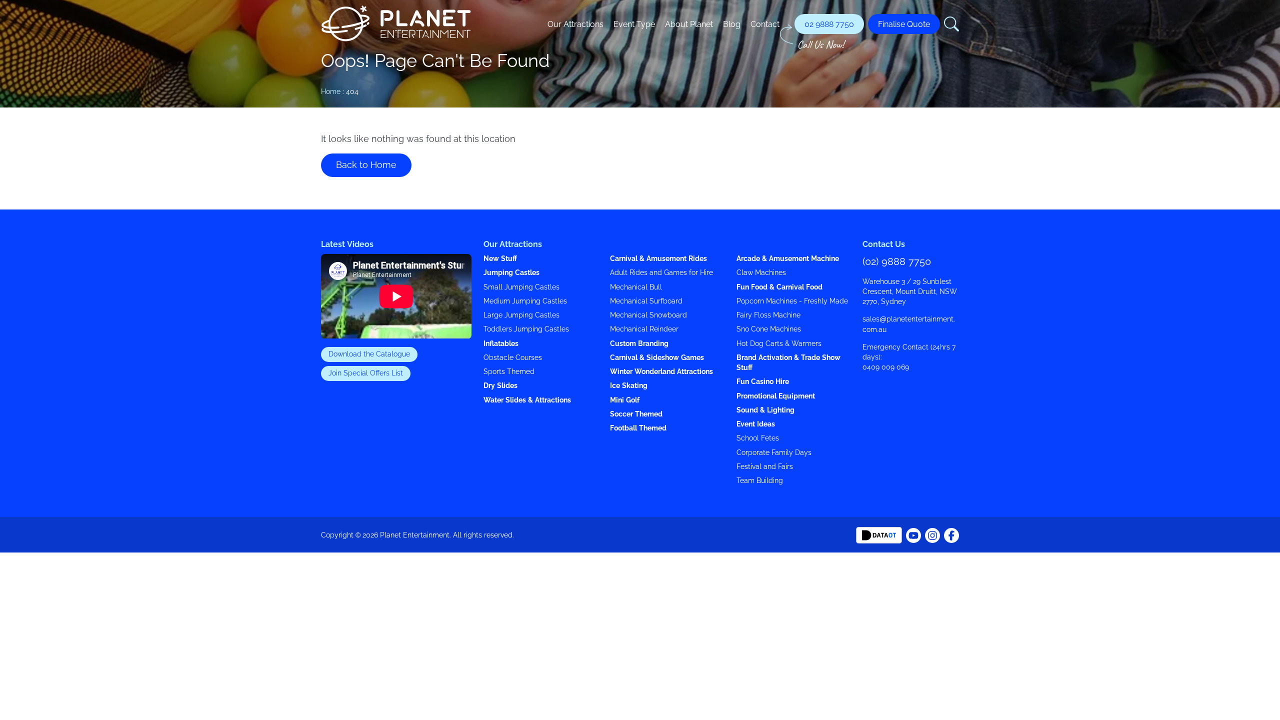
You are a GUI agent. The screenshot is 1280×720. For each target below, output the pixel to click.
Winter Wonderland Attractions (661, 372)
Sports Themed (509, 372)
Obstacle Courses (513, 358)
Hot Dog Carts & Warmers (779, 344)
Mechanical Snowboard (648, 315)
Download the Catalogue (369, 354)
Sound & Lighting (765, 410)
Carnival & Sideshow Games (657, 358)
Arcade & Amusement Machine (787, 258)
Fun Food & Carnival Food (779, 287)
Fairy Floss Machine (768, 315)
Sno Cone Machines (768, 329)
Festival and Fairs (764, 466)
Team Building (759, 480)
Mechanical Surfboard (646, 301)
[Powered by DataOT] (879, 534)
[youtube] (951, 534)
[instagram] (932, 534)
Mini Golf (625, 400)
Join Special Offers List (365, 373)
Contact (765, 24)
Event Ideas (755, 424)
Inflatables (501, 344)
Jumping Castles (512, 272)
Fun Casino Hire (762, 382)
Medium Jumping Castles (525, 301)
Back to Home (366, 165)
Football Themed (638, 428)
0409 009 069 (885, 367)
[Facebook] (913, 534)
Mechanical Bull (636, 287)
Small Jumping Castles (522, 287)
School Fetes (757, 438)
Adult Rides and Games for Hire (661, 272)
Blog (731, 24)
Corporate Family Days (774, 452)
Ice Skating (629, 386)
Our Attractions (576, 24)
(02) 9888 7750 (896, 261)
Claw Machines (761, 272)
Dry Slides (501, 386)
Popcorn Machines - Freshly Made (792, 301)
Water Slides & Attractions (527, 400)
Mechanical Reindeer (644, 329)
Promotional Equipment (775, 396)
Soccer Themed (636, 414)
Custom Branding (639, 344)
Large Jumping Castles (522, 315)
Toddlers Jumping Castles (526, 329)
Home (330, 92)
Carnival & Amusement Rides (658, 258)
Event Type (634, 24)
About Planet (689, 24)
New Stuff (500, 258)
